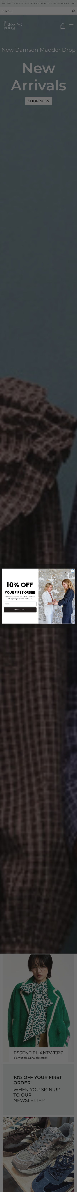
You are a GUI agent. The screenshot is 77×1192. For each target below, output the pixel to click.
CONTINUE (20, 610)
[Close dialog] (72, 570)
